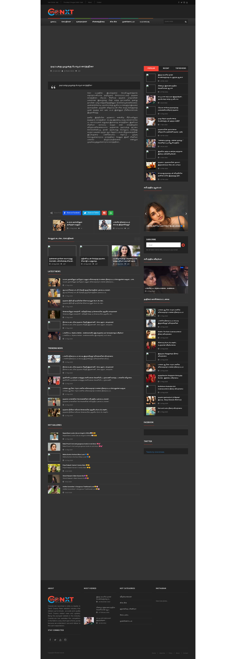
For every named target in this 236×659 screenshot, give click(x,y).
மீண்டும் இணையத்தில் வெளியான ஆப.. (105, 608)
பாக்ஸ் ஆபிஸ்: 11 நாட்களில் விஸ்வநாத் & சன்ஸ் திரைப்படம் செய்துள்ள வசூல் (94, 388)
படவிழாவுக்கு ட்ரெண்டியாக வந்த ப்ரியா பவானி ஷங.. (125, 260)
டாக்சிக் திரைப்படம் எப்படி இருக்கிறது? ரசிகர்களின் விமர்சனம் (88, 356)
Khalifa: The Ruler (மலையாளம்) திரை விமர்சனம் (169, 333)
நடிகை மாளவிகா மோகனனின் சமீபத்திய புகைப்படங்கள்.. (86, 399)
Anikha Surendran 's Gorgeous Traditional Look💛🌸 (80, 487)
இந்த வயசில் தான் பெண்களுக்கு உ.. (103, 598)
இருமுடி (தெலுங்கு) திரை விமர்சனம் (168, 355)
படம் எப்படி (144, 21)
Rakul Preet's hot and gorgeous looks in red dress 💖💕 (81, 444)
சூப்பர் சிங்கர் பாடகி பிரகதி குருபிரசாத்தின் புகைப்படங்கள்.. (87, 290)
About (90, 2)
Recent (166, 68)
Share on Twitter (93, 213)
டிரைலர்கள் (81, 21)
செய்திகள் (66, 21)
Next (186, 212)
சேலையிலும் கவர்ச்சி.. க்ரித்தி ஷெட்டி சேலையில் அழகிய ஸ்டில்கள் (90, 311)
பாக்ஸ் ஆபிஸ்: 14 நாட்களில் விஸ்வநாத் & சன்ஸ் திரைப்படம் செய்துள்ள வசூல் (171, 312)
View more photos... (162, 601)
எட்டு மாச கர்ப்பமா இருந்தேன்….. (103, 619)
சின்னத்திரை (98, 21)
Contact (99, 2)
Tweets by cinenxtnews (155, 452)
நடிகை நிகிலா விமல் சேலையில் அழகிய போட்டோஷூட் (85, 410)
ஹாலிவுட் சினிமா (128, 609)
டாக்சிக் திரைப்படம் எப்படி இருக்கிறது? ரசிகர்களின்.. (121, 224)
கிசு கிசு (113, 21)
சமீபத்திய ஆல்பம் (152, 187)
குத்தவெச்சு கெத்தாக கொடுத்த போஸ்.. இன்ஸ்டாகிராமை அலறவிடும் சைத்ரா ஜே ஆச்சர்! (170, 378)
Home (154, 653)
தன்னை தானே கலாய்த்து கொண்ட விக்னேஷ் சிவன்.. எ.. (61, 261)
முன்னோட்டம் (128, 21)
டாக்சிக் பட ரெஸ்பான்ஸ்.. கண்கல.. (160, 288)
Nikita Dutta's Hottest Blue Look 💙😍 (76, 454)
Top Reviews (181, 68)
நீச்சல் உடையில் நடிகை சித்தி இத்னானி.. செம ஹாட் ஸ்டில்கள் (88, 322)
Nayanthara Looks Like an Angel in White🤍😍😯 (79, 433)
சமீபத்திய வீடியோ (153, 259)
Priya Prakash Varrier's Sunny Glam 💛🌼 (76, 465)
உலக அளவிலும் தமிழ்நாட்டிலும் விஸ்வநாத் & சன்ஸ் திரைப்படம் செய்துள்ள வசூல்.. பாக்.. (99, 279)
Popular (151, 68)
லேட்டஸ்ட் (124, 615)
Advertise (162, 653)
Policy (170, 653)
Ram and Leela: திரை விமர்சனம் (170, 408)
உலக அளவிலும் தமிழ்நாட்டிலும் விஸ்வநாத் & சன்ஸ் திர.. (78, 224)
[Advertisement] (143, 11)
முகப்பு (53, 21)
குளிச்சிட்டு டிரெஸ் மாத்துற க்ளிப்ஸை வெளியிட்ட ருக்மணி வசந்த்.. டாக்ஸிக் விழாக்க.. (97, 378)
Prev (146, 212)
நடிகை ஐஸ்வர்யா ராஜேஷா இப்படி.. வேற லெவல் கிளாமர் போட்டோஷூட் (170, 399)
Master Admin (70, 71)
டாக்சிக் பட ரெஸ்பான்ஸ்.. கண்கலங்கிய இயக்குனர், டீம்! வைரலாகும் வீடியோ (93, 333)
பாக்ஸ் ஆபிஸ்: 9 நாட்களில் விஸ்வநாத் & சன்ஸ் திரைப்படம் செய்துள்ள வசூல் (171, 367)
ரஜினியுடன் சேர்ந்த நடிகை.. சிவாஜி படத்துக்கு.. (93, 260)
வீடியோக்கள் (126, 597)
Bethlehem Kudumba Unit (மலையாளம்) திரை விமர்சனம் (170, 387)
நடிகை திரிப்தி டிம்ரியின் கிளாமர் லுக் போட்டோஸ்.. (83, 301)
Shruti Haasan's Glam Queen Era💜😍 (75, 476)
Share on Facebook (73, 213)
